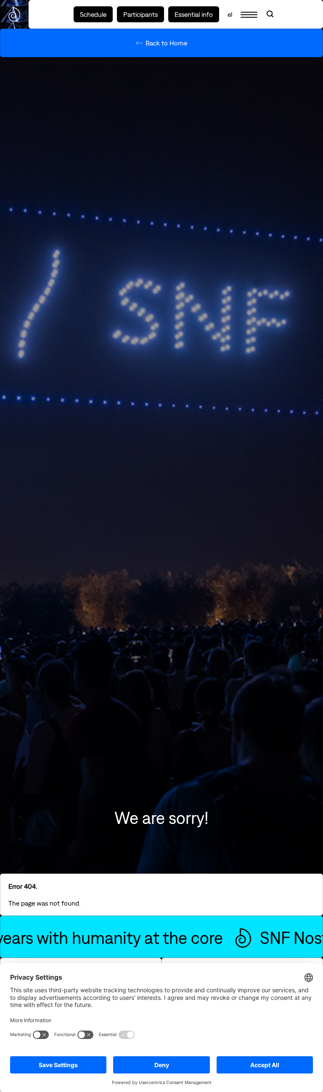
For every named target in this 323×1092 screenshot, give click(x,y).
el (230, 14)
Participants (140, 14)
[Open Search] (270, 14)
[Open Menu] (249, 14)
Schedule (93, 14)
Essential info (194, 14)
